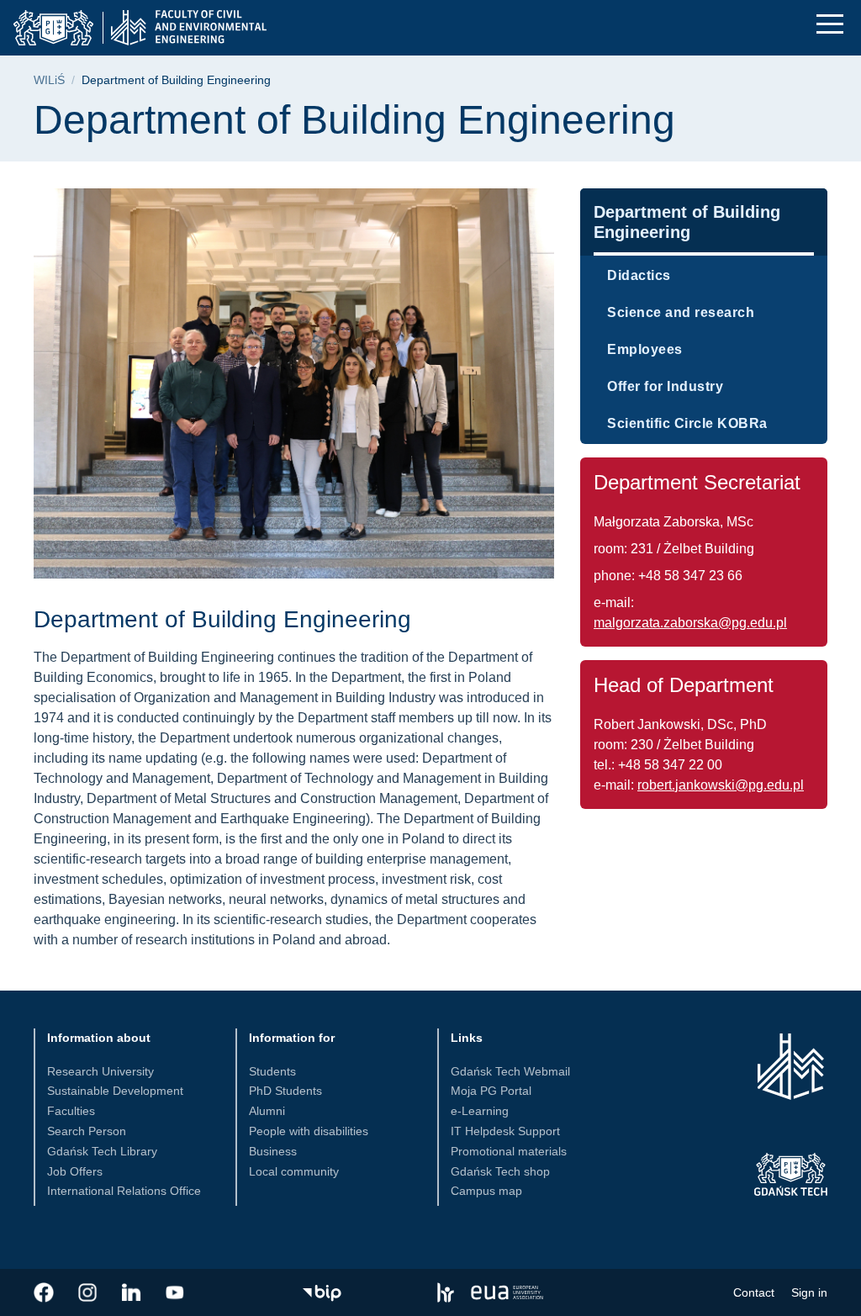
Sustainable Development (115, 1090)
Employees (645, 349)
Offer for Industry (665, 386)
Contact (753, 1292)
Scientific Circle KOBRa (687, 423)
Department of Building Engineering (687, 222)
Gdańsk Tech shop (500, 1171)
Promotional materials (509, 1151)
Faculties (71, 1111)
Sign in (809, 1292)
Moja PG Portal (491, 1090)
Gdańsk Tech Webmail (510, 1071)
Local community (294, 1171)
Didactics (639, 275)
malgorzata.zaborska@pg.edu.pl (690, 623)
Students (272, 1071)
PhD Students (285, 1090)
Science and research (680, 312)
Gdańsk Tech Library (102, 1151)
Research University (100, 1071)
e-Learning (480, 1111)
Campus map (486, 1190)
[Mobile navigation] (830, 24)
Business (273, 1151)
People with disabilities (308, 1131)
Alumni (267, 1111)
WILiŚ (49, 80)
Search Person (86, 1131)
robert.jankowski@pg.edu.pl (720, 785)
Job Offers (75, 1171)
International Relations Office (124, 1190)
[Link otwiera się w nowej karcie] (44, 1292)
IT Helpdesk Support (505, 1131)
